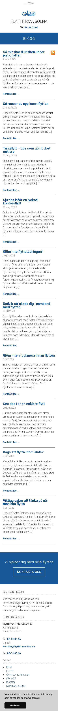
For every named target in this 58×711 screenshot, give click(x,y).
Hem (9, 667)
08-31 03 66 (31, 27)
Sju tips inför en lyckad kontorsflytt (20, 201)
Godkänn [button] (15, 705)
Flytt (10, 671)
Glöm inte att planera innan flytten (29, 355)
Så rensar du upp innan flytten (25, 104)
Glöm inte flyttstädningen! (23, 252)
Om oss (11, 678)
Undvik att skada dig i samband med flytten (26, 305)
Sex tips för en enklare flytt (24, 404)
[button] (40, 698)
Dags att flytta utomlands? (23, 452)
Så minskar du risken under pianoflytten (24, 53)
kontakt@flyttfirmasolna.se (19, 646)
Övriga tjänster (18, 674)
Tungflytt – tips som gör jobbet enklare (26, 150)
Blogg (10, 682)
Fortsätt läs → (11, 93)
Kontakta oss (29, 572)
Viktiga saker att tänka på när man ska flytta (25, 502)
